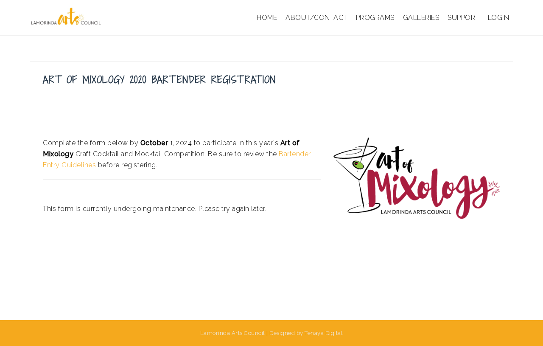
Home (267, 18)
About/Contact (316, 18)
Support (463, 18)
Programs (375, 18)
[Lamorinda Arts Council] (67, 17)
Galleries (421, 18)
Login (498, 18)
